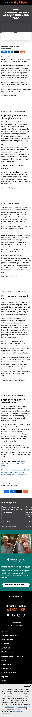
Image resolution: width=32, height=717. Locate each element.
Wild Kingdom (7, 639)
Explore (4, 677)
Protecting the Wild (9, 635)
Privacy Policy (9, 707)
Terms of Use (22, 707)
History (4, 660)
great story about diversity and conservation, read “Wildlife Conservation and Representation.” (15, 472)
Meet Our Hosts (8, 652)
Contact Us (6, 668)
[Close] (28, 685)
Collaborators (7, 664)
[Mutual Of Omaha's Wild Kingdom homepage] (15, 2)
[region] (16, 700)
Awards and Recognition (12, 656)
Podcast (5, 644)
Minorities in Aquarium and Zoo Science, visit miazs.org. (13, 463)
